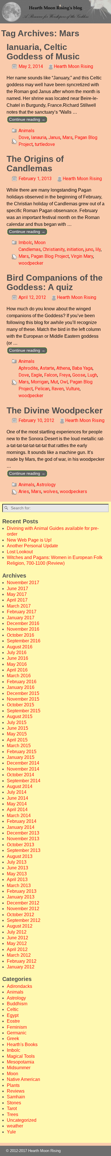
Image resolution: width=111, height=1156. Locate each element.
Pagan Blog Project (50, 256)
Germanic (16, 1032)
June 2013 (17, 867)
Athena (63, 368)
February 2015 (21, 751)
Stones (14, 1102)
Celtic (12, 1009)
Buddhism (17, 1003)
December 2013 (23, 833)
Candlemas (29, 249)
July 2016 (16, 652)
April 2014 (17, 809)
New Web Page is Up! (29, 540)
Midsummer (18, 1067)
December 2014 (23, 763)
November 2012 (23, 908)
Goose (78, 375)
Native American (23, 1079)
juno (89, 249)
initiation (75, 249)
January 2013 (20, 896)
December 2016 (23, 623)
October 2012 (20, 914)
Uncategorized (21, 1120)
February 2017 (21, 611)
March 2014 (19, 815)
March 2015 (19, 745)
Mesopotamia (20, 1062)
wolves (50, 491)
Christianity (54, 249)
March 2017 (19, 606)
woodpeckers (73, 491)
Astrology (46, 484)
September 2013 (23, 850)
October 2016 (20, 635)
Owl (64, 382)
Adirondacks (19, 986)
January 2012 (20, 966)
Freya (64, 375)
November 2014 (23, 769)
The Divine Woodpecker (55, 410)
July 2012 (16, 932)
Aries (23, 491)
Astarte (47, 368)
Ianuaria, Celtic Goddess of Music (43, 51)
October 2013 (20, 844)
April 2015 (17, 739)
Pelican (42, 388)
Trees (12, 1114)
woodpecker (30, 263)
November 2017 (23, 582)
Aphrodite (28, 368)
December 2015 (23, 693)
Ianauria (38, 137)
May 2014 (17, 803)
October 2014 (20, 774)
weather (15, 1125)
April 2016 (17, 670)
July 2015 (16, 722)
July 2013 (16, 862)
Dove (23, 137)
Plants (13, 1085)
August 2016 (19, 646)
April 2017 (17, 600)
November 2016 (23, 629)
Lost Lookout (20, 551)
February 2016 (21, 681)
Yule (11, 1131)
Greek (13, 1038)
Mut (54, 382)
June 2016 (17, 658)
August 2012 (19, 926)
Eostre (13, 1021)
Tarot (12, 1108)
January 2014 (20, 827)
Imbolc (25, 242)
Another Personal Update (32, 545)
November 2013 (23, 838)
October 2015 (20, 704)
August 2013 (19, 856)
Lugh (92, 375)
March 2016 (19, 675)
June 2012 (17, 937)
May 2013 (17, 873)
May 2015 (17, 733)
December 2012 (23, 902)
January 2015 (20, 757)
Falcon (50, 375)
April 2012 (17, 949)
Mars (67, 137)
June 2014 (17, 798)
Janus (54, 137)
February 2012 (21, 961)
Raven (58, 388)
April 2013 (17, 879)
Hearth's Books (22, 1044)
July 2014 (16, 792)
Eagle (36, 375)
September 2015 (23, 710)
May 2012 (17, 943)
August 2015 (19, 716)
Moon (40, 242)
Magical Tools (21, 1056)
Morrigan (39, 382)
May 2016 (17, 664)
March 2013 (19, 885)
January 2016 (20, 687)
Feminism (17, 1027)
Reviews (15, 1091)
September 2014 (23, 780)
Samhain (16, 1096)
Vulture (73, 388)
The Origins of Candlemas (35, 163)
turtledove (45, 144)
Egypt (12, 1015)
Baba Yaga (82, 368)
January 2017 (20, 617)
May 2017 (17, 594)
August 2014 (19, 786)
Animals (26, 130)
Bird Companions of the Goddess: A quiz (55, 282)
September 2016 (23, 640)
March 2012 (19, 955)
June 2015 (17, 728)
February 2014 (21, 821)
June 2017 (17, 588)
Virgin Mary (82, 256)
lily (98, 249)
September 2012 (23, 920)
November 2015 (23, 699)
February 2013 (21, 891)
